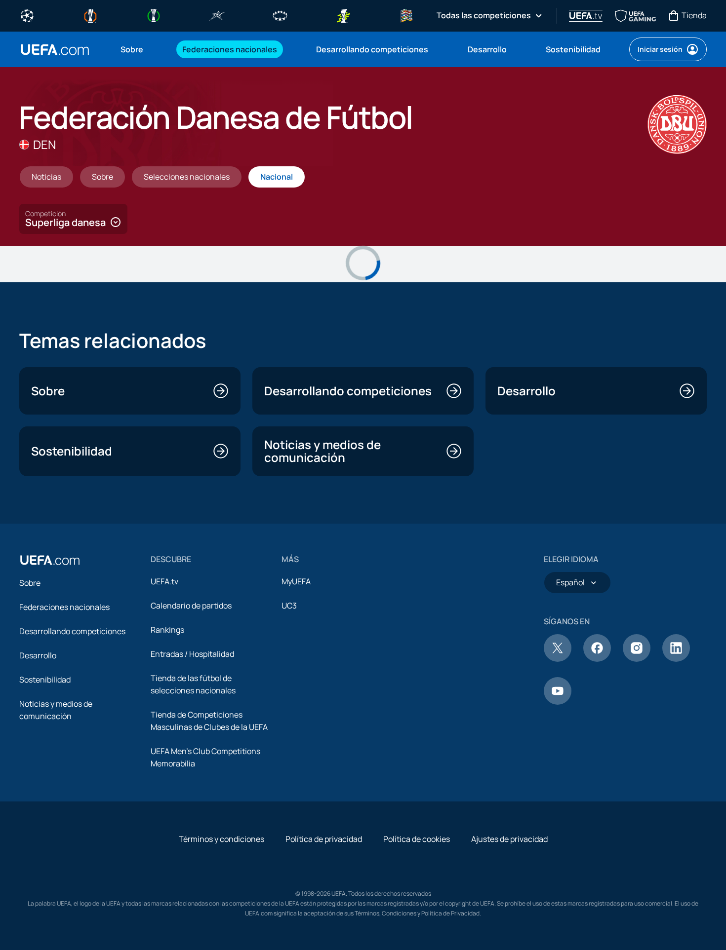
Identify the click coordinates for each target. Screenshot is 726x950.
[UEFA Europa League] (90, 14)
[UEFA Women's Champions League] (280, 14)
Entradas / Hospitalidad (192, 653)
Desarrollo (37, 655)
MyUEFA (296, 581)
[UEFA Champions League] (27, 14)
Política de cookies (416, 839)
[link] (132, 49)
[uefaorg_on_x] (557, 658)
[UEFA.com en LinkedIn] (676, 658)
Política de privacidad (323, 839)
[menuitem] (139, 49)
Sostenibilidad (45, 679)
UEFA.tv (164, 581)
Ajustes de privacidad (509, 839)
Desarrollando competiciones (72, 631)
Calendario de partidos (191, 605)
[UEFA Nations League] (406, 14)
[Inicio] (50, 560)
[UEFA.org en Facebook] (597, 658)
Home (54, 49)
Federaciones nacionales (64, 607)
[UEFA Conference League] (153, 14)
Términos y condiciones (221, 839)
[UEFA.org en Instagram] (636, 658)
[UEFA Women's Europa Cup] (343, 14)
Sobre (29, 582)
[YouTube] (557, 701)
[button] (73, 219)
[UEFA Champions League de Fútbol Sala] (217, 14)
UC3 (289, 605)
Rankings (167, 629)
